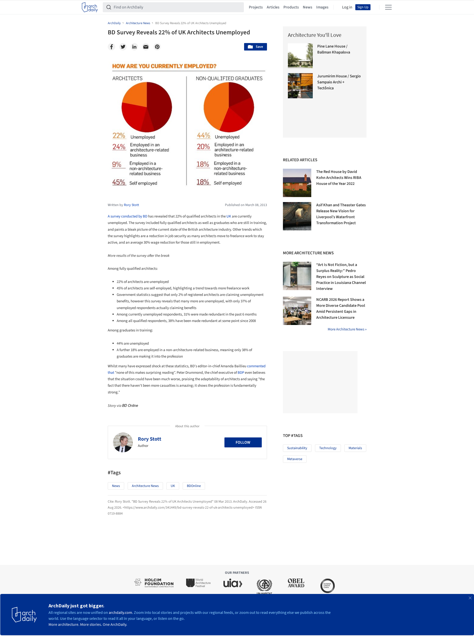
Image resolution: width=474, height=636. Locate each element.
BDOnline (194, 485)
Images (322, 7)
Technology (328, 448)
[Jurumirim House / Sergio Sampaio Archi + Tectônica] (300, 85)
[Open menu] (388, 7)
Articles (273, 7)
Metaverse (294, 459)
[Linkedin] (134, 47)
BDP (241, 372)
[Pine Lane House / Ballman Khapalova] (300, 55)
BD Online (130, 405)
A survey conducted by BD (127, 216)
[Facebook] (111, 47)
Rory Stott (149, 439)
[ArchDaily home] (90, 7)
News (307, 7)
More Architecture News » (347, 329)
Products (291, 7)
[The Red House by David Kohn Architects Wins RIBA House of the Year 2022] (297, 183)
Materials (355, 448)
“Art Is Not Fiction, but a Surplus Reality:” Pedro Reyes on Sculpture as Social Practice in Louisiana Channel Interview (341, 276)
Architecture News (145, 485)
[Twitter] (123, 47)
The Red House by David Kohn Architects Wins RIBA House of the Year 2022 (338, 177)
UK (228, 216)
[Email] (146, 47)
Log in (347, 7)
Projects (256, 7)
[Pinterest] (157, 47)
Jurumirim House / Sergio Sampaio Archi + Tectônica (339, 82)
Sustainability (297, 448)
